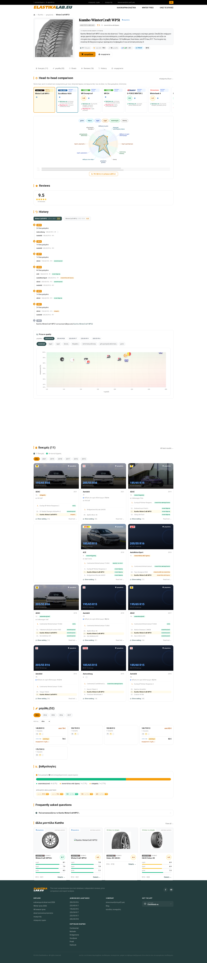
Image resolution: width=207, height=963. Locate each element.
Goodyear (73, 938)
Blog (107, 906)
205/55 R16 (96, 338)
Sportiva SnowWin (140, 689)
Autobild (39, 235)
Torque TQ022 (44, 692)
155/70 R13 (75, 728)
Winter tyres (148, 8)
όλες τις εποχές (166, 8)
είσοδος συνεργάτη (113, 909)
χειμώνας (49, 15)
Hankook (73, 945)
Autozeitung (40, 232)
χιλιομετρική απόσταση (108, 344)
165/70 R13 (146, 728)
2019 (52, 459)
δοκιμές (86, 48)
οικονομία (114, 120)
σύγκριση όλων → (166, 79)
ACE (37, 274)
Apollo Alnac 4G (92, 515)
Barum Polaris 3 (92, 689)
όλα (36, 459)
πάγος (90, 120)
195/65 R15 (74, 909)
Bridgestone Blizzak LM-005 (96, 509)
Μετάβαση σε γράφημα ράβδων (105, 174)
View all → (169, 824)
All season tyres (40, 909)
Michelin (73, 931)
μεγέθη (114, 48)
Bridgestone (74, 935)
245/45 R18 (74, 919)
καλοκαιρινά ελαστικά (126, 8)
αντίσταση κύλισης (89, 344)
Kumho (40, 15)
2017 (68, 459)
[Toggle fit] (72, 56)
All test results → (166, 448)
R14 (45, 715)
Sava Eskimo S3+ (140, 636)
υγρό (97, 120)
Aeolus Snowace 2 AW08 (142, 630)
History (104, 68)
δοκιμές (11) (43, 68)
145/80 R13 (40, 728)
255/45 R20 (61, 338)
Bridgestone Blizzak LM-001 (96, 575)
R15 (53, 715)
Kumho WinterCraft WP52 (83, 324)
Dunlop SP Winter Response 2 (49, 506)
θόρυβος (75, 344)
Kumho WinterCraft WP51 (48, 514)
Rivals (74, 68)
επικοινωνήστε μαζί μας (126, 2)
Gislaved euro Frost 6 (141, 508)
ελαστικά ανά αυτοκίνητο (43, 913)
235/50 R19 (85, 338)
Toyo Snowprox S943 (141, 572)
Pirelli (72, 942)
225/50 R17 (73, 338)
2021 (44, 459)
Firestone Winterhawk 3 (95, 694)
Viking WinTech (139, 514)
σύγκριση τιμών (94, 2)
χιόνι (82, 120)
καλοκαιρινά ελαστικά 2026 (44, 902)
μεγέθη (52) (59, 68)
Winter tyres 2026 (40, 906)
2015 (84, 459)
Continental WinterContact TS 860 (98, 563)
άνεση (124, 120)
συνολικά (41, 344)
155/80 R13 (110, 728)
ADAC (38, 261)
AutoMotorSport (41, 278)
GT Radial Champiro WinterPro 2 (50, 511)
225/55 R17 (74, 916)
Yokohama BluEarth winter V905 (50, 630)
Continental (74, 928)
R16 (61, 715)
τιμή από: (100, 48)
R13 (37, 715)
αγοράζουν (88, 54)
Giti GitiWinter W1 (45, 636)
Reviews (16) (89, 68)
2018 (60, 459)
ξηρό (105, 120)
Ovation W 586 (139, 694)
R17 (69, 715)
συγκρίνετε (105, 54)
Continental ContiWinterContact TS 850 (96, 684)
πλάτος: (36, 721)
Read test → (73, 519)
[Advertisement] (103, 422)
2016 (76, 459)
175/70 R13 (40, 749)
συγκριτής (109, 2)
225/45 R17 (74, 906)
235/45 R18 (49, 338)
